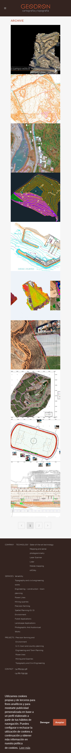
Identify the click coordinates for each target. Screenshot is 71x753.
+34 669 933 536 (21, 669)
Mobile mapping (37, 566)
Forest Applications (23, 619)
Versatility (19, 576)
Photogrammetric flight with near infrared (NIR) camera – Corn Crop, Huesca (36, 295)
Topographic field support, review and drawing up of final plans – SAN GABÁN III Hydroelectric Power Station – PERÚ (35, 157)
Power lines (20, 655)
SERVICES (9, 576)
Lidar (32, 562)
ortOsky (33, 570)
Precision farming (22, 606)
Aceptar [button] (59, 722)
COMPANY (9, 545)
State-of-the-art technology (41, 545)
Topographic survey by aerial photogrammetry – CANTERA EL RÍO (36, 344)
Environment (20, 615)
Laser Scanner (36, 557)
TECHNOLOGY (22, 545)
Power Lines (20, 597)
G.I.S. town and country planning (30, 646)
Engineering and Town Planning (29, 650)
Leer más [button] (24, 747)
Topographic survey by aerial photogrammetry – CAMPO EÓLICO (36, 49)
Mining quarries (21, 602)
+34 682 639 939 (21, 673)
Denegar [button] (45, 722)
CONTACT (9, 669)
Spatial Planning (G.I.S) (24, 610)
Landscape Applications (25, 623)
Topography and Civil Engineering (30, 663)
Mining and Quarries (24, 659)
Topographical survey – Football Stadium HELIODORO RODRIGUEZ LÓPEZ (33, 447)
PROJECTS (9, 638)
